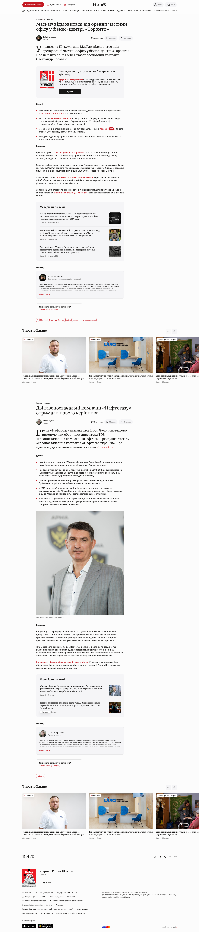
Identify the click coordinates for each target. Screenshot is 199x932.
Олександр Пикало (51, 421)
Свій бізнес (86, 10)
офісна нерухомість (88, 320)
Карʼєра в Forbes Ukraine (67, 892)
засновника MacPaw (61, 118)
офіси (68, 320)
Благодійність (47, 913)
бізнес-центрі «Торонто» (51, 113)
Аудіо (174, 10)
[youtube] (175, 856)
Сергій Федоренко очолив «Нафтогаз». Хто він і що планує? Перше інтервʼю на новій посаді (71, 688)
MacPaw (43, 320)
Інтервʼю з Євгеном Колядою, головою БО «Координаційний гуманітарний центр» (53, 377)
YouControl (105, 447)
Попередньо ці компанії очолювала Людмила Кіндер (62, 662)
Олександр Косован (56, 320)
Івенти (42, 897)
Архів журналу (83, 909)
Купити (70, 92)
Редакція (59, 905)
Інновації (74, 10)
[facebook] (160, 856)
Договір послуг (28, 897)
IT (37, 320)
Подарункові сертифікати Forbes (70, 913)
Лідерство (121, 10)
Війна (96, 10)
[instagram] (165, 856)
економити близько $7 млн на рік (70, 193)
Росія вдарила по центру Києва (69, 153)
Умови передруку (55, 897)
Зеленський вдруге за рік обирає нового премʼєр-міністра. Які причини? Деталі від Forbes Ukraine (70, 705)
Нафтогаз (40, 776)
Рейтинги (133, 10)
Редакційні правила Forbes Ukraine (37, 905)
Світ (103, 10)
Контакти (26, 892)
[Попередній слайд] (168, 787)
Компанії (55, 10)
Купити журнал (55, 4)
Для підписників (30, 10)
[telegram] (170, 856)
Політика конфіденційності (34, 901)
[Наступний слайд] (174, 331)
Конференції (71, 4)
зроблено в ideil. (169, 927)
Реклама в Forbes (29, 913)
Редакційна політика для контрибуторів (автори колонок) (47, 909)
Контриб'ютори (161, 10)
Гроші (64, 10)
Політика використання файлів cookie (66, 901)
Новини (45, 10)
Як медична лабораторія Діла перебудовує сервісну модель (121, 377)
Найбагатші (146, 10)
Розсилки (71, 897)
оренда (75, 320)
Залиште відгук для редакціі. (50, 310)
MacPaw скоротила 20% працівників (75, 177)
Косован (104, 129)
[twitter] (155, 856)
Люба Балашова (49, 37)
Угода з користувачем (44, 892)
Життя (111, 10)
